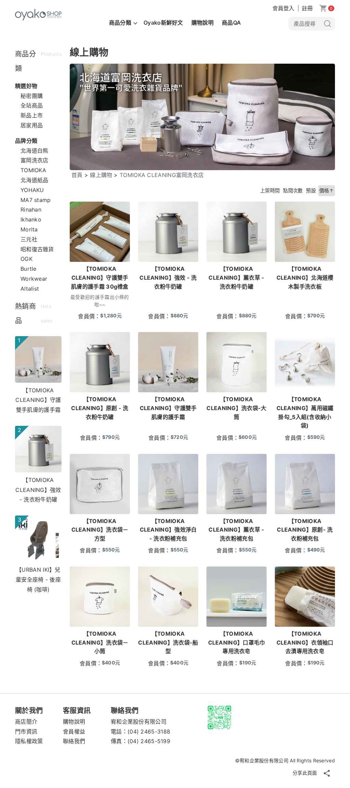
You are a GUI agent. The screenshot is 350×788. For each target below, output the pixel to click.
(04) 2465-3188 (148, 731)
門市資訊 (26, 731)
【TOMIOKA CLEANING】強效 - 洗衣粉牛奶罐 (38, 489)
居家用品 (32, 125)
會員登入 (283, 8)
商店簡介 (26, 721)
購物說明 (202, 22)
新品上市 (32, 115)
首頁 (77, 174)
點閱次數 (292, 190)
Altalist (30, 288)
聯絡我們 (74, 741)
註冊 (307, 8)
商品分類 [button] (120, 22)
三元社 (29, 239)
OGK (26, 258)
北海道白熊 (35, 150)
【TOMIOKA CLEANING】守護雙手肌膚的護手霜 (38, 400)
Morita (29, 229)
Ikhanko (31, 219)
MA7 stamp (36, 199)
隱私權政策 (29, 741)
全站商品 (32, 105)
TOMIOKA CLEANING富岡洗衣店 (162, 174)
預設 (311, 190)
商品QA (231, 22)
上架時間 (270, 190)
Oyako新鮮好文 (163, 22)
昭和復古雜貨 (37, 249)
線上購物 (101, 174)
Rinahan (31, 209)
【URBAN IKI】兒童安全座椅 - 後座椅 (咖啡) (38, 579)
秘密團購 (32, 95)
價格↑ (326, 190)
